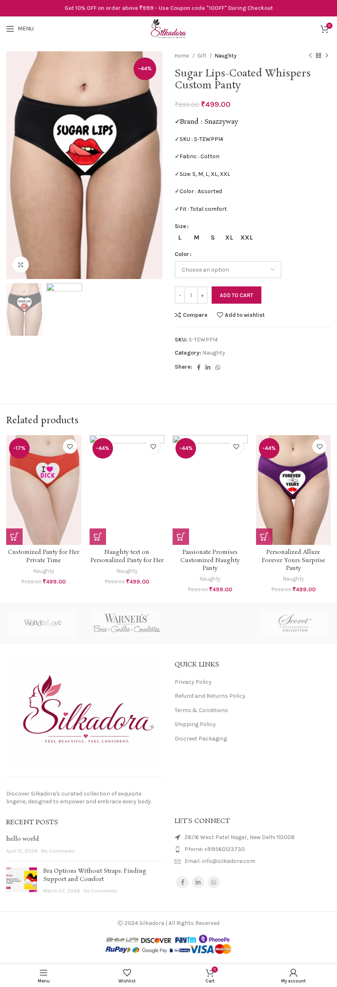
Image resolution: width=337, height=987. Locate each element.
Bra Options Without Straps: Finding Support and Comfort (94, 875)
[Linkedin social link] (208, 367)
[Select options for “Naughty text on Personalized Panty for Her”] (98, 536)
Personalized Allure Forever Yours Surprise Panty (293, 560)
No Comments (58, 851)
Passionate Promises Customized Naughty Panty (210, 560)
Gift (202, 56)
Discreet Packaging (201, 738)
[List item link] (253, 849)
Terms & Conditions (201, 710)
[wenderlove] (42, 623)
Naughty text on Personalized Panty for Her (127, 556)
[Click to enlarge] (20, 264)
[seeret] (295, 623)
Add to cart (236, 295)
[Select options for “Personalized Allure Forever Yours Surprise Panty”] (264, 536)
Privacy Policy (193, 681)
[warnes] (126, 623)
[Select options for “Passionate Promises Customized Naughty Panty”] (181, 536)
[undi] (210, 623)
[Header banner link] (168, 8)
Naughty (226, 56)
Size (180, 226)
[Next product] (327, 56)
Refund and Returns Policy (210, 695)
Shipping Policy (195, 724)
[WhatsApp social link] (218, 367)
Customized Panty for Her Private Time (43, 556)
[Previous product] (310, 56)
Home (182, 56)
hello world (22, 839)
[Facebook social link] (198, 367)
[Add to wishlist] (70, 446)
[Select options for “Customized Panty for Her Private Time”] (14, 536)
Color (182, 254)
